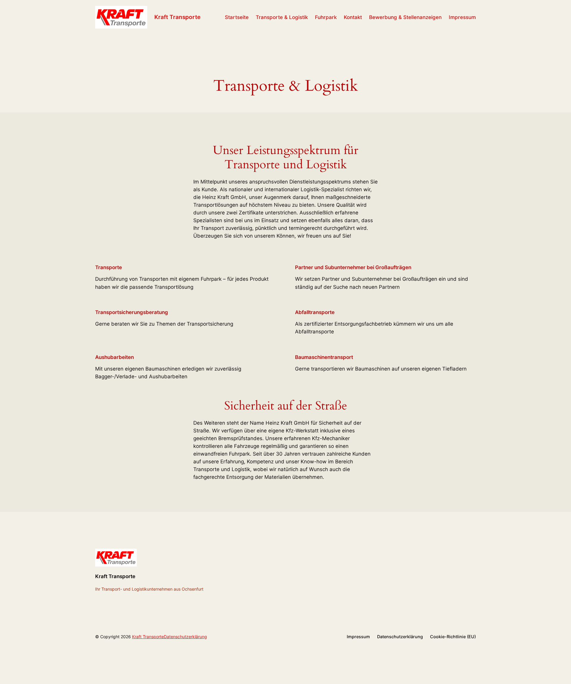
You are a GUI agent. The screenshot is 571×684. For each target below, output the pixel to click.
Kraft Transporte (177, 17)
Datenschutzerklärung (185, 636)
